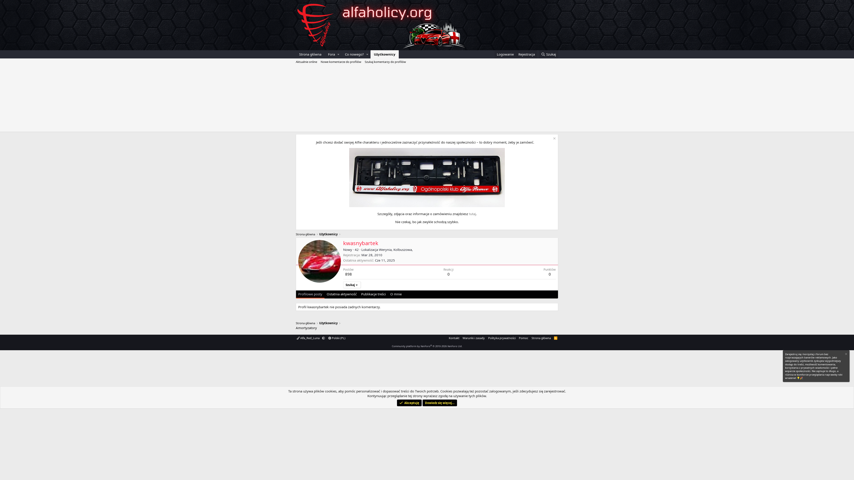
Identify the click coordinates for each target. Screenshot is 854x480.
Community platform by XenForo (427, 346)
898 (348, 274)
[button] (338, 54)
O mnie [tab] (396, 294)
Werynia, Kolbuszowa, (396, 249)
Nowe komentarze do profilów (341, 62)
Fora (331, 54)
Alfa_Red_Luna (310, 338)
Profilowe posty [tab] (310, 294)
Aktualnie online (306, 62)
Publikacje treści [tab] (373, 294)
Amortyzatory (306, 328)
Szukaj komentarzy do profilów (385, 62)
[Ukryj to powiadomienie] (554, 139)
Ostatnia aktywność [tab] (342, 294)
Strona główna (310, 54)
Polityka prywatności (502, 338)
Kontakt (454, 338)
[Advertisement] (427, 98)
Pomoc (523, 338)
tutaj (472, 214)
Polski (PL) (338, 338)
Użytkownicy (384, 54)
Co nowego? (354, 54)
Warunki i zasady (474, 338)
